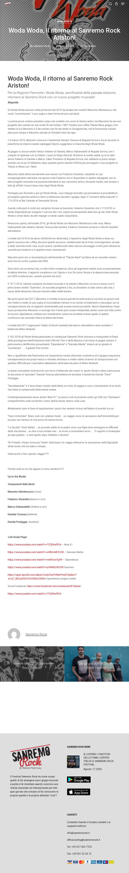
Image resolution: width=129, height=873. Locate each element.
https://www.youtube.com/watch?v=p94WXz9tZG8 (35, 567)
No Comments (88, 46)
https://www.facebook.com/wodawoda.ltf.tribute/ (54, 586)
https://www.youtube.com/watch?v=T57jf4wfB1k (34, 544)
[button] (123, 3)
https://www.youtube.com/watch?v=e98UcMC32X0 (36, 552)
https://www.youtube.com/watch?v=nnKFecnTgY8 (35, 559)
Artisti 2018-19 (64, 21)
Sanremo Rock (42, 46)
